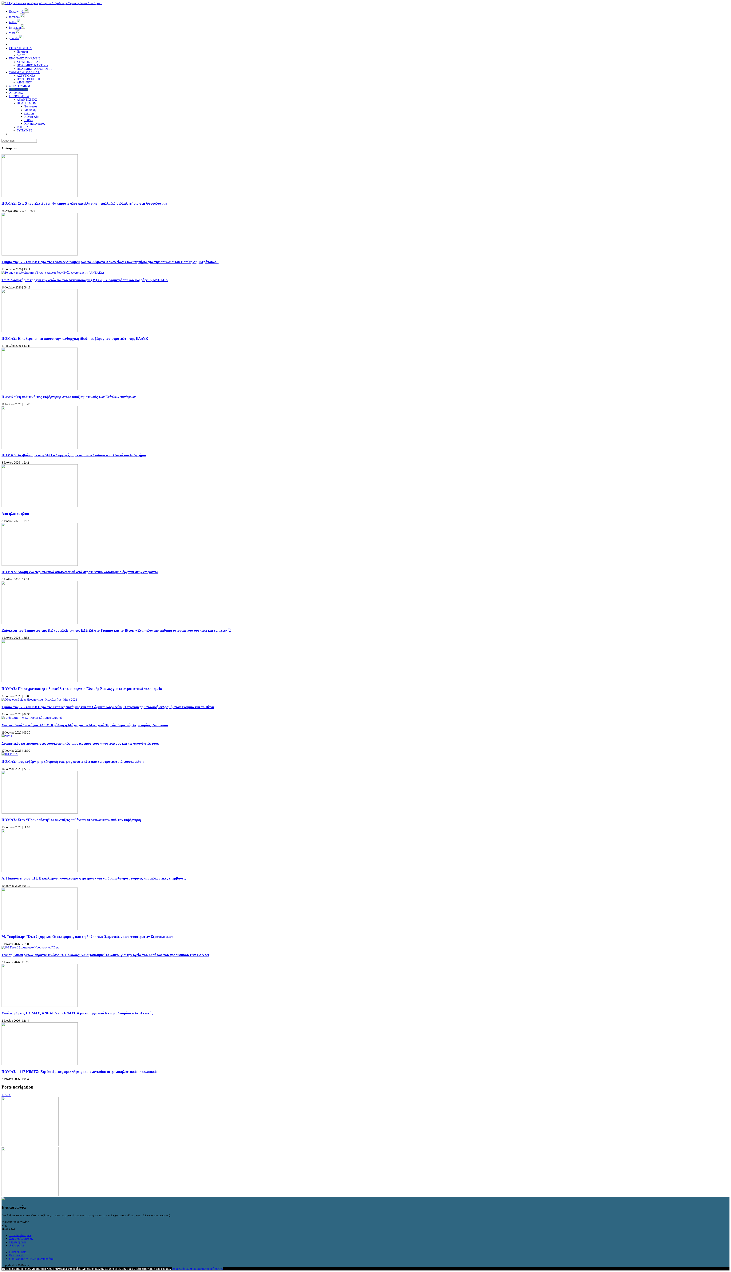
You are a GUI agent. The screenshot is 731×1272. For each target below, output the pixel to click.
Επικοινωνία (16, 1255)
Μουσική (30, 109)
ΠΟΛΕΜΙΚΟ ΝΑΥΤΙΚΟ (32, 65)
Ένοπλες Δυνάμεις (20, 1235)
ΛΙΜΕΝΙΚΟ (24, 82)
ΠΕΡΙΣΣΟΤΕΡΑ (19, 96)
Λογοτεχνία (31, 116)
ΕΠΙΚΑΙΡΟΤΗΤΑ (20, 48)
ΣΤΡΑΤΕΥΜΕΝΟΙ (20, 85)
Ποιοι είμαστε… (19, 1252)
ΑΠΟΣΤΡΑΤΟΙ (18, 89)
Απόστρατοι (16, 1245)
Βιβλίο (28, 120)
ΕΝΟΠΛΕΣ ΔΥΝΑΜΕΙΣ (24, 58)
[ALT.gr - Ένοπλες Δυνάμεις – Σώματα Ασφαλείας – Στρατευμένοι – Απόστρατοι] (52, 3)
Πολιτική (22, 51)
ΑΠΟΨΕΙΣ (16, 92)
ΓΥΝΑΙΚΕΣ (24, 130)
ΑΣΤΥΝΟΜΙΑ (26, 75)
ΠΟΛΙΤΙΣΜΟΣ (26, 103)
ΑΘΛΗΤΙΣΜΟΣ (27, 99)
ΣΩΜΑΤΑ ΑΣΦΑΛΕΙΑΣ (24, 72)
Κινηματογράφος (34, 123)
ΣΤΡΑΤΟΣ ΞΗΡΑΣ (28, 61)
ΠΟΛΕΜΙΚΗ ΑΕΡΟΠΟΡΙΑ (34, 68)
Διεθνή (21, 55)
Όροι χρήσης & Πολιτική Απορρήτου (31, 1258)
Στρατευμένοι (17, 1242)
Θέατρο (29, 113)
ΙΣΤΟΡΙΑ (23, 127)
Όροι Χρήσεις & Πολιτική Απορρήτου (195, 1268)
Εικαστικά (30, 106)
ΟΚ (220, 1268)
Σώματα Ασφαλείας (21, 1238)
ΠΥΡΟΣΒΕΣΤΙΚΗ (28, 79)
